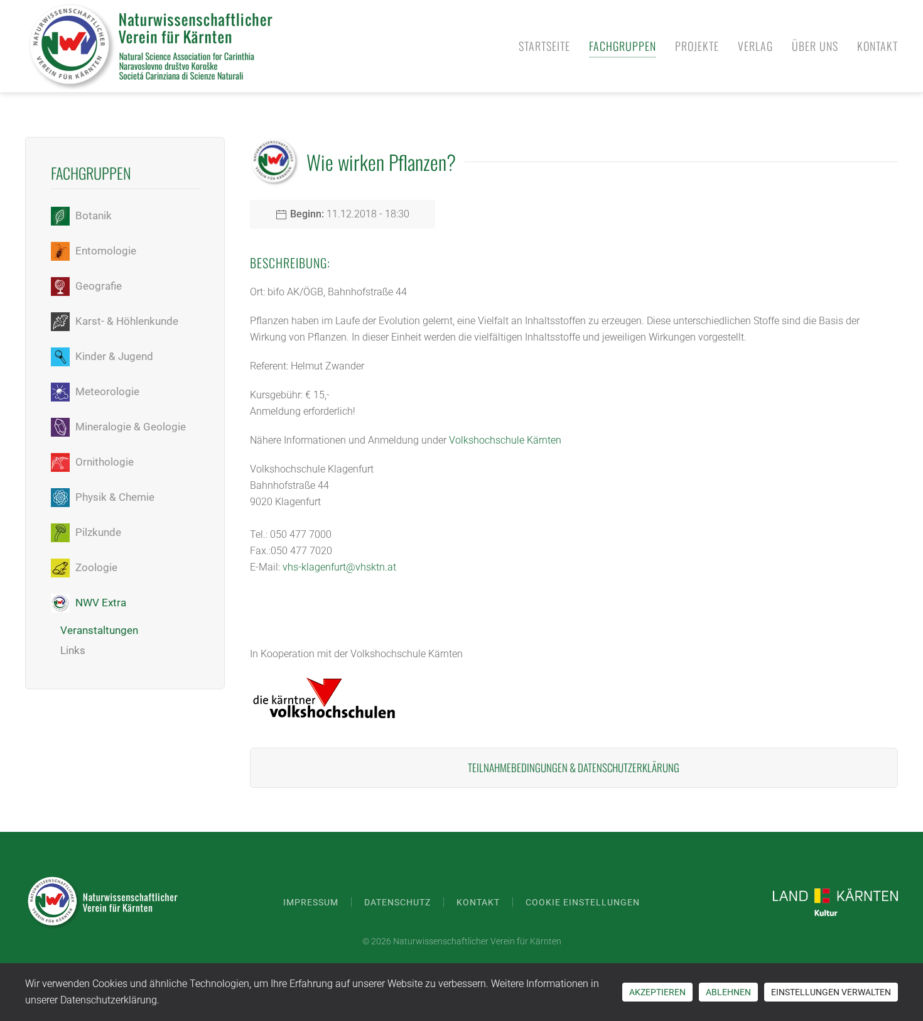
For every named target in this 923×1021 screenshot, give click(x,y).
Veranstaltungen (99, 630)
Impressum (310, 902)
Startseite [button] (544, 46)
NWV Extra (100, 602)
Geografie (98, 286)
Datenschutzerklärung (628, 767)
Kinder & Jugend (114, 356)
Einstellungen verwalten (831, 992)
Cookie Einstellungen (583, 902)
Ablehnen (728, 992)
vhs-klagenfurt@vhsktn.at (339, 567)
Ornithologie (104, 462)
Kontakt (877, 46)
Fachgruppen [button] (622, 46)
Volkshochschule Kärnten (505, 440)
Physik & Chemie (114, 497)
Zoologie (96, 567)
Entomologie (105, 250)
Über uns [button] (815, 46)
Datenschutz (397, 902)
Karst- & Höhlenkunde (126, 321)
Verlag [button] (755, 46)
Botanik (93, 215)
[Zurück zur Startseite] (150, 46)
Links (72, 650)
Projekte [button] (697, 46)
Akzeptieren (657, 992)
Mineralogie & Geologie (130, 426)
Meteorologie (107, 391)
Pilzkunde (98, 532)
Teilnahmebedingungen (518, 767)
